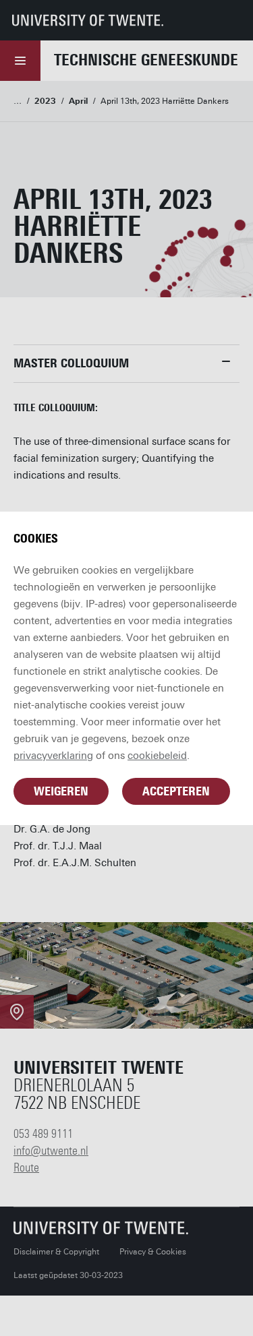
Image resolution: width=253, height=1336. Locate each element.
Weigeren (61, 791)
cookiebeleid (157, 756)
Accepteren (176, 791)
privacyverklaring (53, 756)
